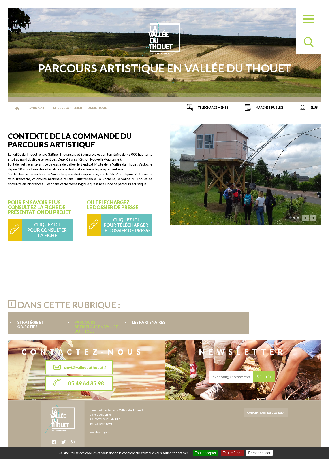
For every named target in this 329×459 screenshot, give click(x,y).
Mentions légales (100, 432)
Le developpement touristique (80, 108)
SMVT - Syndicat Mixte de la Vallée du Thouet (17, 108)
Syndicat (37, 108)
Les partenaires (148, 322)
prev (305, 218)
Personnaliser (259, 453)
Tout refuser (232, 453)
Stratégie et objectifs (30, 322)
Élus (314, 107)
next (313, 218)
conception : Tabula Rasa (265, 412)
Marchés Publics (269, 107)
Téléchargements (213, 107)
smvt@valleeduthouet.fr (86, 367)
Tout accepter (205, 453)
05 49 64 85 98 (86, 383)
